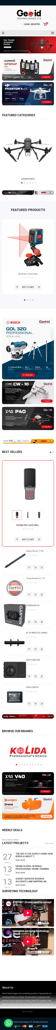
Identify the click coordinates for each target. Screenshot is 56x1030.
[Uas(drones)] (28, 149)
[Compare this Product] (39, 287)
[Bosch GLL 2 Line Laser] (28, 245)
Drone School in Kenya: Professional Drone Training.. (33, 867)
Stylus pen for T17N (34, 551)
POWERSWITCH (33, 605)
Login (27, 24)
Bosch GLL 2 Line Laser (28, 274)
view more (49, 843)
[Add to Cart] (35, 567)
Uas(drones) (28, 179)
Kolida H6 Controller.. (28, 525)
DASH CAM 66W (33, 660)
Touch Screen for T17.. (36, 578)
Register (35, 24)
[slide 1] (28, 45)
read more (20, 860)
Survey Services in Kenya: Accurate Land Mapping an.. (31, 880)
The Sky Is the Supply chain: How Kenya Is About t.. (34, 855)
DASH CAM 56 (32, 687)
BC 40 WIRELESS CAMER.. (37, 633)
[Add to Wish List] (17, 287)
